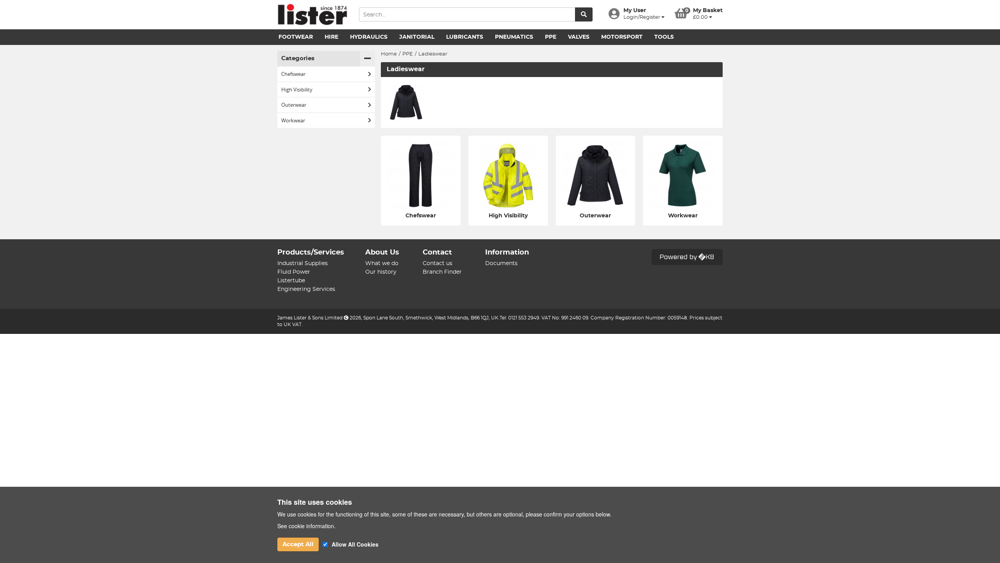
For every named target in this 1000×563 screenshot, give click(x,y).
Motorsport (622, 37)
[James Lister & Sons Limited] (312, 14)
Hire (331, 37)
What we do (381, 263)
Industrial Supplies (302, 263)
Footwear (296, 37)
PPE (550, 37)
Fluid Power (293, 272)
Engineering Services (306, 289)
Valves (578, 37)
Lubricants (464, 37)
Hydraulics (369, 37)
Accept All (298, 544)
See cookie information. (306, 526)
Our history (380, 272)
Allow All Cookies (355, 544)
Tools (664, 37)
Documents (501, 263)
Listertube (291, 280)
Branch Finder (442, 272)
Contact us (437, 263)
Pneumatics (514, 37)
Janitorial (416, 37)
